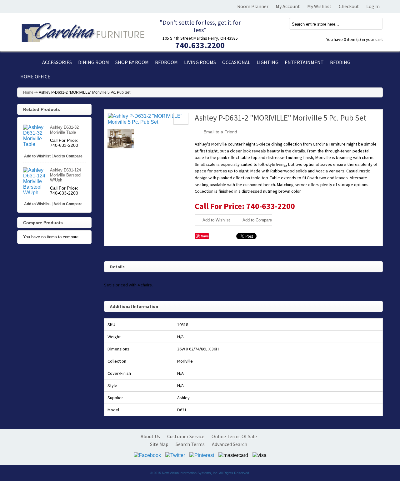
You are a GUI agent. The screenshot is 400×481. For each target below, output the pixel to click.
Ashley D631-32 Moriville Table (64, 130)
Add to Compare (257, 220)
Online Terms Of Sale (234, 436)
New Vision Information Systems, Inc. (190, 473)
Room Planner (252, 6)
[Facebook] (147, 454)
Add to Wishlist (216, 220)
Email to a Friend (220, 131)
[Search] (374, 23)
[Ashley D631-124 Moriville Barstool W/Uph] (35, 181)
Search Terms (190, 444)
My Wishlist (319, 6)
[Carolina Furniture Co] (82, 31)
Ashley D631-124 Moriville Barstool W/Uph (65, 175)
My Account (288, 6)
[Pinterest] (202, 454)
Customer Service (185, 436)
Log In (373, 6)
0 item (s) (354, 39)
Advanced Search (229, 444)
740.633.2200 (200, 45)
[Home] (28, 62)
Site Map (159, 444)
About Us (150, 436)
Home (28, 92)
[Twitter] (175, 454)
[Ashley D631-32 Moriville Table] (35, 136)
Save (205, 236)
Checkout (349, 6)
